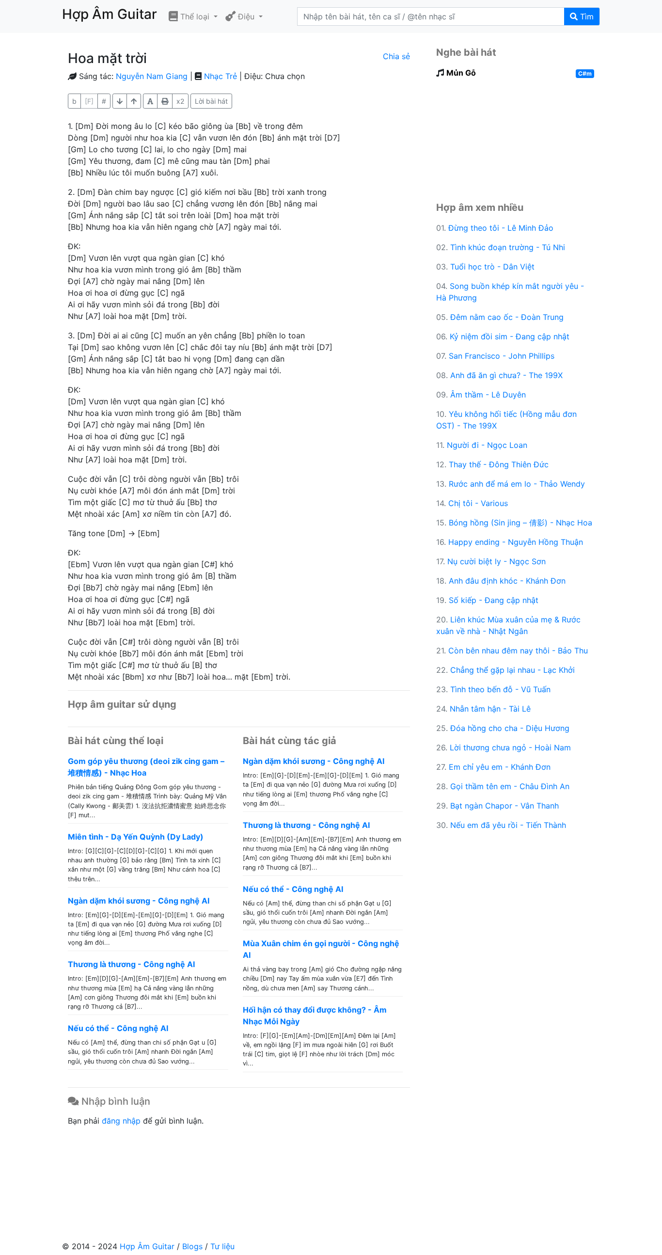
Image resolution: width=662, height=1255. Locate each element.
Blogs (192, 1246)
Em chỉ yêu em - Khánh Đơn (500, 767)
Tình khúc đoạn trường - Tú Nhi (507, 247)
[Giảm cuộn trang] (133, 101)
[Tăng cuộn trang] (119, 101)
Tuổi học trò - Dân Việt (492, 266)
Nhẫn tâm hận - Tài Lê (490, 709)
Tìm (586, 16)
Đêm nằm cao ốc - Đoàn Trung (507, 317)
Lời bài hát (211, 101)
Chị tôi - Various (478, 503)
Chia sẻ (396, 56)
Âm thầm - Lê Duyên (488, 394)
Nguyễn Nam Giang (152, 76)
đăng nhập (121, 1121)
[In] (165, 101)
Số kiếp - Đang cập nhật (493, 600)
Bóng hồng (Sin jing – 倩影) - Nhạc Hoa (520, 522)
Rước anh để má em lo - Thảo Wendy (517, 484)
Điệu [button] (246, 16)
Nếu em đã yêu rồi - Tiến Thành (508, 825)
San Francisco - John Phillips (501, 356)
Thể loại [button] (195, 16)
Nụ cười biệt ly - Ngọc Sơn (496, 561)
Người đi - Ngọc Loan (487, 445)
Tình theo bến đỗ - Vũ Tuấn (500, 689)
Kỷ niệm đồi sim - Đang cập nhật (509, 336)
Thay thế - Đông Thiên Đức (499, 464)
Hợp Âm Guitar (147, 1246)
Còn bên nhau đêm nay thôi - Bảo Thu (518, 650)
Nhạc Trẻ (220, 76)
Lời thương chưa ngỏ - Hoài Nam (510, 747)
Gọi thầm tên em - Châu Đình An (509, 786)
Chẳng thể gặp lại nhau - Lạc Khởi (512, 670)
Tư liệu (222, 1246)
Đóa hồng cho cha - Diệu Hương (509, 728)
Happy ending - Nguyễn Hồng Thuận (515, 542)
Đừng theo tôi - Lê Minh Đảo (500, 228)
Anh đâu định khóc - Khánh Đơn (507, 581)
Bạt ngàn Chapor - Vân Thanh (504, 805)
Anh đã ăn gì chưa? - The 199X (506, 375)
